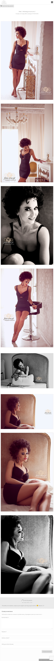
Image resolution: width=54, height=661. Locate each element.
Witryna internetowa (7, 644)
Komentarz (5, 617)
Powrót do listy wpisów (7, 6)
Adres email (5, 638)
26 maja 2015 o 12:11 (27, 602)
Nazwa (4, 631)
